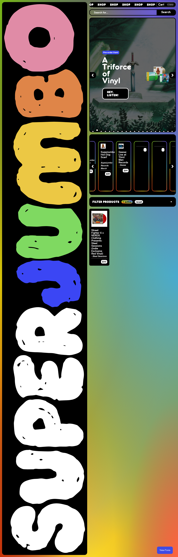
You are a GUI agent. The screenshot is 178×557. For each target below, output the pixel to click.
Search (166, 12)
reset (139, 201)
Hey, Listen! (113, 93)
